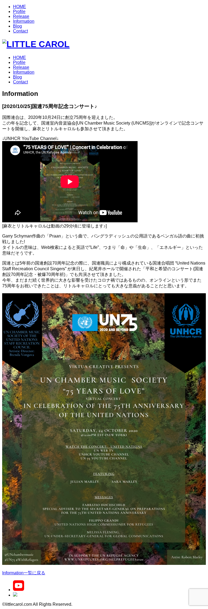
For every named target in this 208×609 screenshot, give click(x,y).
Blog (17, 26)
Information (23, 21)
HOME (19, 6)
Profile (19, 11)
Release (21, 16)
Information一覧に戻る (23, 573)
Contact (20, 31)
